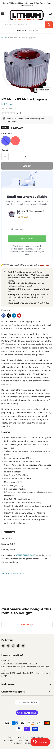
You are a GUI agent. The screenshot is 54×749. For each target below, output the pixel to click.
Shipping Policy (37, 737)
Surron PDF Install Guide (12, 573)
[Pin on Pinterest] (19, 315)
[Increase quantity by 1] (25, 156)
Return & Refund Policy (13, 740)
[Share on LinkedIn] (14, 315)
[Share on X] (9, 315)
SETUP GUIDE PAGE (25, 555)
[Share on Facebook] (3, 315)
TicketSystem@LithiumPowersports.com (19, 663)
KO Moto (8, 104)
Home (4, 37)
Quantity (5, 150)
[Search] (49, 24)
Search (10, 737)
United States (26, 702)
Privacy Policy (22, 737)
